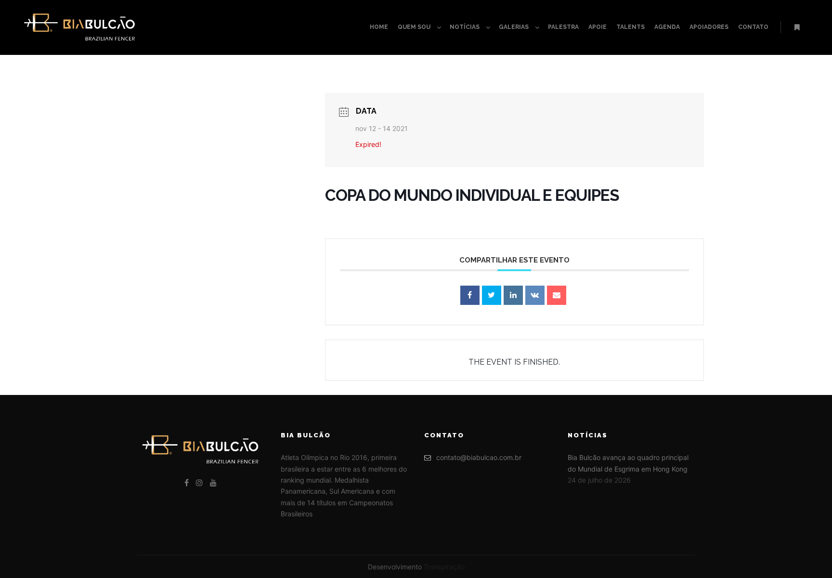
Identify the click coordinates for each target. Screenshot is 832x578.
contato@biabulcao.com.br (478, 457)
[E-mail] (556, 295)
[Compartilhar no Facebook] (470, 295)
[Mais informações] (797, 27)
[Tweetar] (491, 295)
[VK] (535, 295)
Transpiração (444, 567)
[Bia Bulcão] (79, 27)
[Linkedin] (513, 295)
